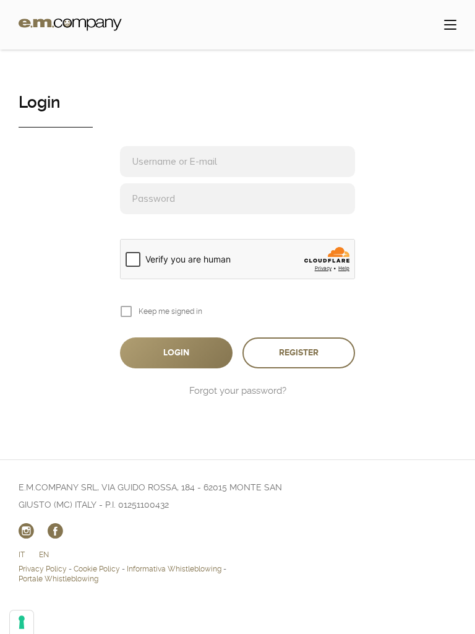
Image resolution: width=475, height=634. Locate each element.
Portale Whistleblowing (58, 579)
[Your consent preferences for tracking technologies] (21, 622)
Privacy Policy (43, 569)
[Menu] (450, 25)
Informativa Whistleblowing (174, 569)
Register (299, 352)
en (44, 554)
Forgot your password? (237, 390)
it (22, 554)
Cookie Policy (97, 569)
